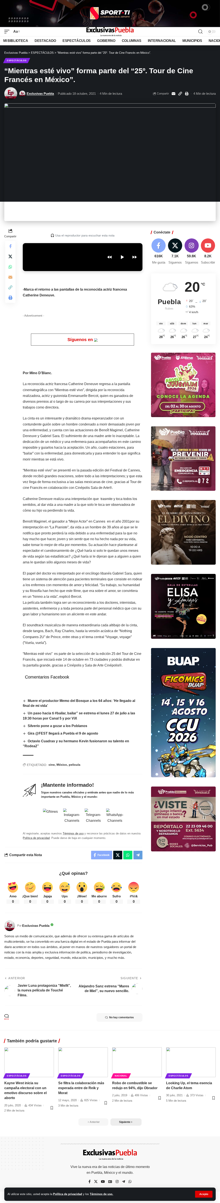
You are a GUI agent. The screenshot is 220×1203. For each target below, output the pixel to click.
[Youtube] (208, 251)
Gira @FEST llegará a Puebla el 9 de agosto (63, 733)
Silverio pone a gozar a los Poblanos (57, 726)
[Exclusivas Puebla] (110, 31)
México (62, 764)
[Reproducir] (122, 257)
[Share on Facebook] (10, 246)
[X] (175, 251)
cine (52, 764)
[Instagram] (191, 251)
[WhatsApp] (130, 1182)
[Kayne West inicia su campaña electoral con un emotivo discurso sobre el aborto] (29, 1062)
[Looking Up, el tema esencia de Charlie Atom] (191, 1062)
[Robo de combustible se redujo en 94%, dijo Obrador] (137, 1062)
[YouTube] (102, 1182)
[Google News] (110, 1182)
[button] (203, 1194)
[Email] (173, 93)
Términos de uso (73, 833)
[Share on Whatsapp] (10, 267)
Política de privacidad (67, 1194)
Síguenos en (80, 339)
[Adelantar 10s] (134, 257)
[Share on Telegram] (137, 855)
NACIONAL (121, 1076)
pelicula (74, 764)
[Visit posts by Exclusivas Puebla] (10, 93)
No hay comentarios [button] (121, 1017)
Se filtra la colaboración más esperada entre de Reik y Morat (81, 1088)
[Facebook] (159, 251)
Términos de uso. (101, 1194)
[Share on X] (10, 256)
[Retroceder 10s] (109, 257)
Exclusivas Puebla (40, 93)
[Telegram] (123, 1182)
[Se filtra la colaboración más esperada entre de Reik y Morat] (83, 1062)
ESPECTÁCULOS (16, 60)
